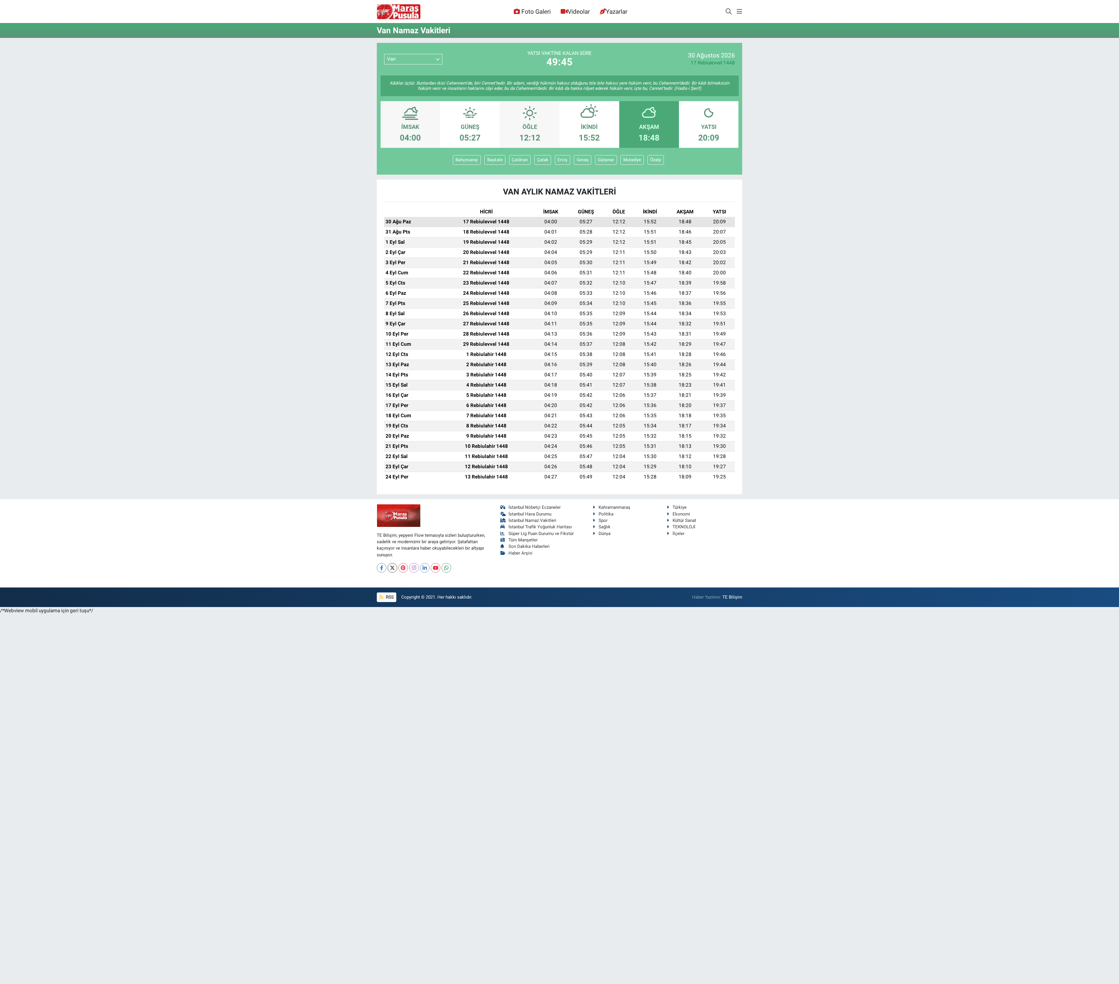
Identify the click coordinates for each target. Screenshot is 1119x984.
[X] (392, 568)
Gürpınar (606, 159)
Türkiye (680, 507)
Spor (603, 520)
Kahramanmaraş (614, 507)
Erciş (562, 159)
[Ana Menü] (739, 11)
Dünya (604, 533)
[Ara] (729, 11)
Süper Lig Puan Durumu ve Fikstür (541, 533)
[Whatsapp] (446, 568)
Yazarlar (616, 11)
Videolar (579, 11)
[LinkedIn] (425, 568)
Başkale (495, 159)
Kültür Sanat (684, 520)
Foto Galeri (536, 11)
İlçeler (679, 533)
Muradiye (632, 159)
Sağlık (604, 526)
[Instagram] (414, 568)
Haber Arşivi (520, 553)
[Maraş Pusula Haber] (398, 12)
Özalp (655, 159)
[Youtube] (435, 568)
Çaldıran (520, 159)
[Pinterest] (403, 568)
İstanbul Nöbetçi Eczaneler (535, 507)
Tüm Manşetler (523, 540)
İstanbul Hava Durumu (530, 514)
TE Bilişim (732, 597)
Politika (606, 514)
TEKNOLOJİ (684, 526)
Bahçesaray (466, 159)
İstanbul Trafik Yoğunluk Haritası (540, 526)
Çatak (542, 159)
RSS (389, 597)
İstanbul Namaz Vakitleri (532, 520)
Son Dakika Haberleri (529, 546)
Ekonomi (681, 514)
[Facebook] (381, 568)
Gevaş (583, 159)
